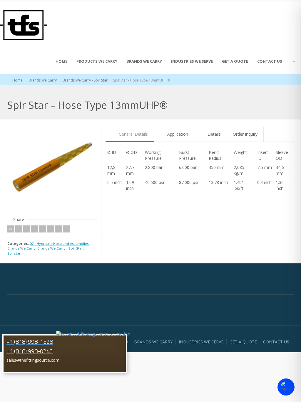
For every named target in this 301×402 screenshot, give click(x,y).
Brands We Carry (21, 248)
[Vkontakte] (66, 228)
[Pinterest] (42, 228)
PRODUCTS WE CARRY (96, 61)
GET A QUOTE (235, 61)
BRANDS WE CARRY (144, 61)
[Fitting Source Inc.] (23, 24)
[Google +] (34, 228)
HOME (61, 61)
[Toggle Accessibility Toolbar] (286, 387)
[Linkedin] (58, 228)
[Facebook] (26, 228)
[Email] (10, 228)
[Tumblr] (50, 228)
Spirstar (14, 253)
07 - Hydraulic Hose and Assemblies (59, 243)
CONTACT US (269, 61)
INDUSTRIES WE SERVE (192, 61)
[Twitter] (18, 228)
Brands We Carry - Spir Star (60, 248)
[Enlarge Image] (52, 172)
